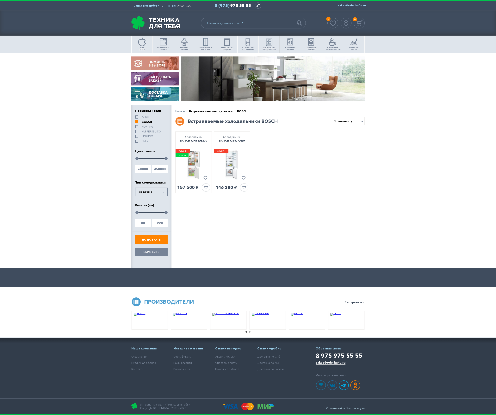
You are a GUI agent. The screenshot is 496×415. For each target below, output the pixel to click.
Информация (181, 369)
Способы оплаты (226, 363)
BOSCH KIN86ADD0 (193, 140)
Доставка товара (155, 94)
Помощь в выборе (155, 63)
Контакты (137, 369)
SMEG (145, 141)
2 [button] (250, 332)
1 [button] (246, 332)
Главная (180, 111)
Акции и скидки (225, 356)
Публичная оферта (143, 363)
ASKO (145, 117)
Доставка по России (270, 369)
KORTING (147, 126)
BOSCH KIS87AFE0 (232, 140)
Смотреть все (354, 302)
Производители (169, 302)
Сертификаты (182, 356)
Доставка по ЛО (268, 363)
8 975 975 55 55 (339, 355)
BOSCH (147, 122)
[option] (150, 320)
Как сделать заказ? (155, 78)
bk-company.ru (356, 408)
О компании (139, 356)
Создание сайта (335, 408)
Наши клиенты (182, 363)
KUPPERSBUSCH (152, 131)
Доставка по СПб (268, 356)
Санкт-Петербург (146, 5)
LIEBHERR (147, 136)
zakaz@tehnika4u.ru (330, 362)
